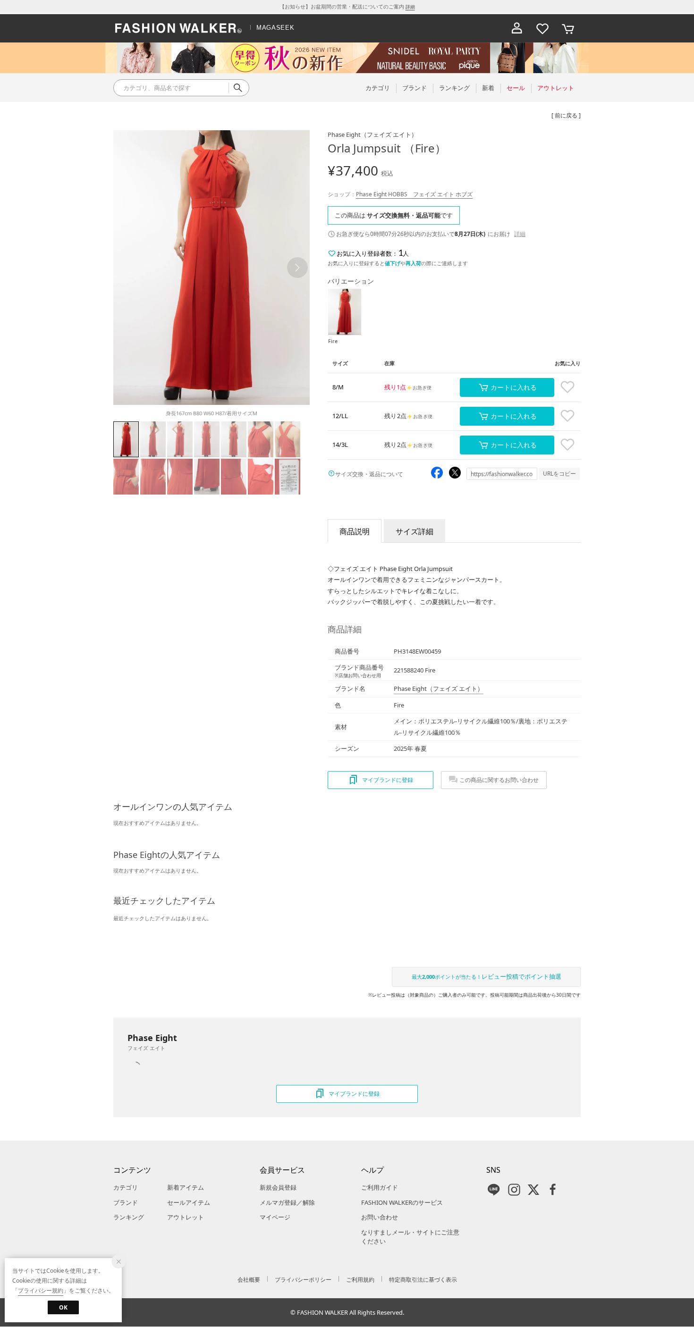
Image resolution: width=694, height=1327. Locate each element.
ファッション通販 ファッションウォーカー (178, 28)
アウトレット (185, 1217)
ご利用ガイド (379, 1187)
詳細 (410, 6)
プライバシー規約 (40, 1290)
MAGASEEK (275, 27)
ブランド (125, 1202)
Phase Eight (372, 134)
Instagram (514, 1189)
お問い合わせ (379, 1217)
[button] (297, 267)
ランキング (128, 1217)
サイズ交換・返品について (369, 474)
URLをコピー (559, 474)
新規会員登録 (278, 1187)
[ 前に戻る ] (566, 115)
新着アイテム (185, 1187)
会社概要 (248, 1280)
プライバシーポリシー (303, 1280)
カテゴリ (125, 1187)
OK (63, 1307)
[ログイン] (517, 28)
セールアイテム (188, 1202)
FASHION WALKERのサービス (402, 1202)
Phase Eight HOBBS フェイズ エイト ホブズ (414, 194)
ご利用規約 (360, 1280)
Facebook (552, 1189)
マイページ (275, 1217)
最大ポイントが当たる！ (486, 976)
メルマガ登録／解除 (287, 1202)
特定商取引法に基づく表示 (423, 1280)
